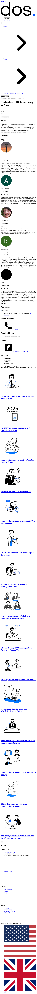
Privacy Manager (8, 913)
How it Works (8, 871)
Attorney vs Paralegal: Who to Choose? (18, 679)
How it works (8, 889)
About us (6, 908)
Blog (5, 892)
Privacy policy (8, 909)
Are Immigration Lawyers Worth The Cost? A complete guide (17, 837)
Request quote (5, 96)
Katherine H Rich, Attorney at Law (13, 93)
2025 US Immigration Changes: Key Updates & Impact (17, 429)
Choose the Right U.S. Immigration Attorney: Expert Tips (16, 649)
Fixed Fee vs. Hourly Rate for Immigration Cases (14, 585)
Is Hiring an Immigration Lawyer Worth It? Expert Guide (15, 710)
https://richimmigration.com (20, 351)
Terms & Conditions (9, 911)
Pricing (6, 891)
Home (5, 26)
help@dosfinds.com (9, 852)
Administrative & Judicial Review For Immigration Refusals (18, 741)
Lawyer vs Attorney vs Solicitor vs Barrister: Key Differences (16, 617)
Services (7, 18)
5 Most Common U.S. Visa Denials (16, 491)
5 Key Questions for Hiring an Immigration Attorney (14, 805)
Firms (5, 59)
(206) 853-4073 (17, 329)
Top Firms (7, 20)
